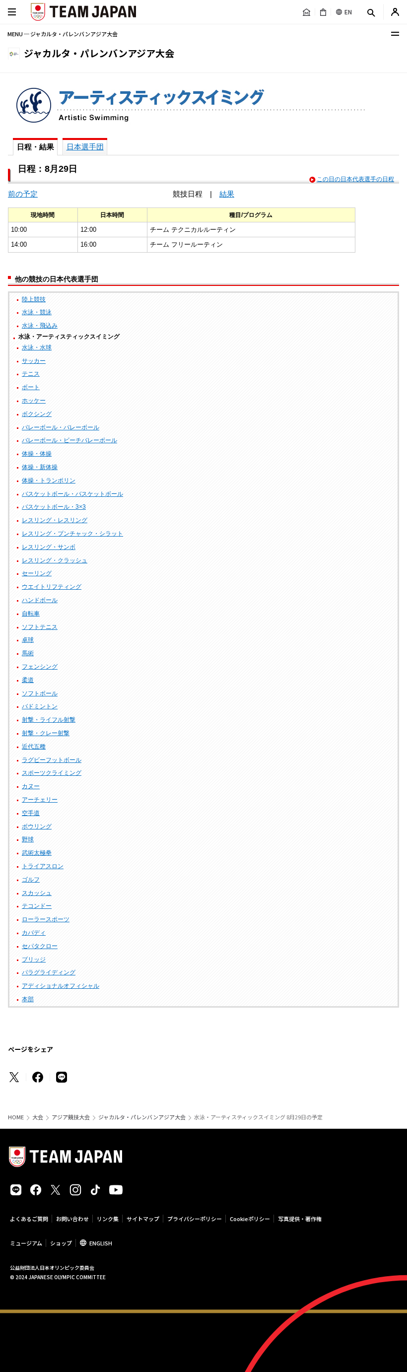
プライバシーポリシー (194, 1219)
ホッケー (34, 400)
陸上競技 (34, 299)
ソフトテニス (40, 626)
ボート (31, 387)
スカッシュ (37, 893)
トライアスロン (43, 866)
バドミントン (40, 706)
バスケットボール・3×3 (54, 506)
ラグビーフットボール (51, 759)
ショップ (61, 1243)
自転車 (31, 613)
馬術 (28, 653)
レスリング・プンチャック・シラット (72, 533)
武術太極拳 (37, 852)
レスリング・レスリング (54, 520)
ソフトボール (40, 693)
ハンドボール (40, 600)
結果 (226, 194)
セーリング (37, 573)
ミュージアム (26, 1243)
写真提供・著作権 (300, 1219)
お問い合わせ (72, 1219)
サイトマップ (143, 1219)
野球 (28, 839)
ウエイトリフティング (51, 586)
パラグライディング (48, 972)
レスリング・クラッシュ (54, 560)
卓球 (28, 639)
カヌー (31, 786)
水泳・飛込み (40, 325)
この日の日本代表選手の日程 (355, 179)
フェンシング (40, 666)
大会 (37, 1117)
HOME (16, 1117)
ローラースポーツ (45, 919)
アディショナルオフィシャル (60, 985)
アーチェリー (40, 799)
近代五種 (34, 746)
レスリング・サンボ (48, 547)
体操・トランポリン (48, 480)
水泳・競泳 (37, 312)
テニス (31, 373)
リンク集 (108, 1219)
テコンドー (37, 905)
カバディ (34, 932)
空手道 (31, 813)
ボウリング (37, 826)
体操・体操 (37, 453)
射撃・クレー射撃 (45, 733)
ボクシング (37, 414)
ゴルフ (31, 879)
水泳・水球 (37, 347)
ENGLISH (100, 1243)
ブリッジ (34, 959)
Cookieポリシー (250, 1219)
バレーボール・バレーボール (60, 427)
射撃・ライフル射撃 (48, 719)
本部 (28, 999)
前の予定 (23, 194)
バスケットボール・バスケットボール (72, 493)
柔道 (28, 680)
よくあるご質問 (29, 1219)
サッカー (34, 360)
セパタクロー (40, 946)
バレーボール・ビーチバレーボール (69, 440)
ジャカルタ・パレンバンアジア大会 (142, 1117)
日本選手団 (85, 146)
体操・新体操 (40, 467)
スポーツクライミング (51, 772)
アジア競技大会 (71, 1117)
